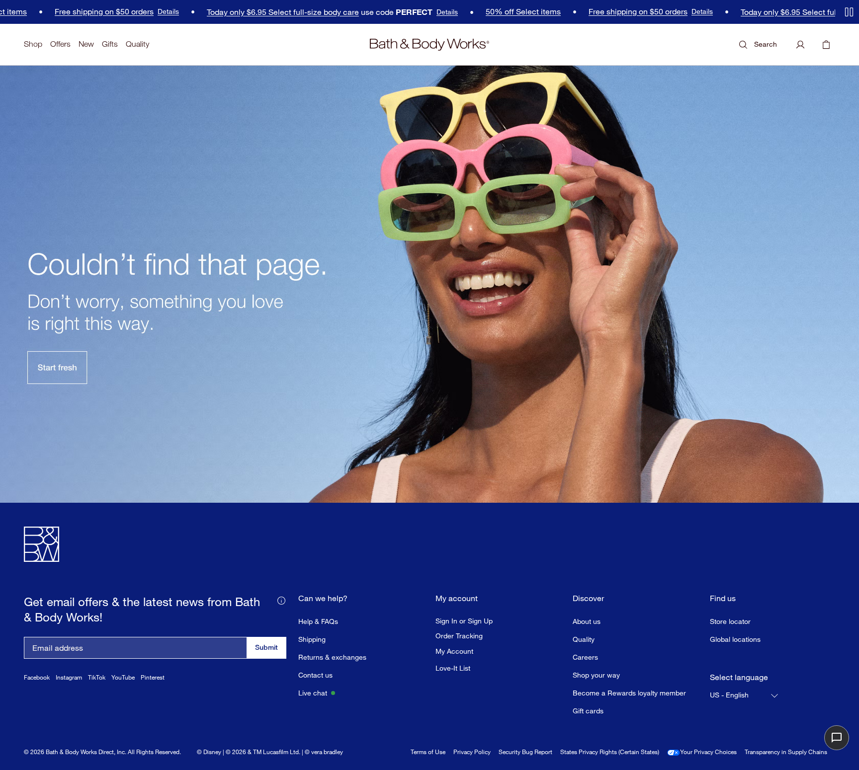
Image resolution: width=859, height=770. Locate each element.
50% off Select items (504, 11)
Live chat (312, 693)
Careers (585, 657)
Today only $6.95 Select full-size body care (264, 12)
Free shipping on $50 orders (85, 11)
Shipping (312, 639)
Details (149, 11)
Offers (60, 44)
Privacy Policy (472, 752)
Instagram (69, 677)
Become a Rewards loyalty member (629, 693)
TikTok (96, 677)
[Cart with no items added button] (826, 45)
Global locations (735, 639)
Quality (137, 44)
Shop (33, 44)
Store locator (730, 621)
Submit (266, 647)
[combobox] (744, 695)
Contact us (315, 675)
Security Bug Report (525, 752)
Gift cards (588, 710)
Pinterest (153, 677)
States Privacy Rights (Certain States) (609, 752)
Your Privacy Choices (708, 752)
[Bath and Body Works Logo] (429, 45)
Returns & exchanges (332, 657)
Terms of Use (428, 752)
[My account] (800, 45)
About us (587, 621)
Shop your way (596, 675)
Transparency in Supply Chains (786, 752)
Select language (739, 677)
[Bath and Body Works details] (281, 600)
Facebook (37, 677)
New (86, 44)
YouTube (123, 677)
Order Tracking (459, 636)
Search (765, 44)
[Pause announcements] (849, 12)
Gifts (110, 44)
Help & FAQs (318, 621)
